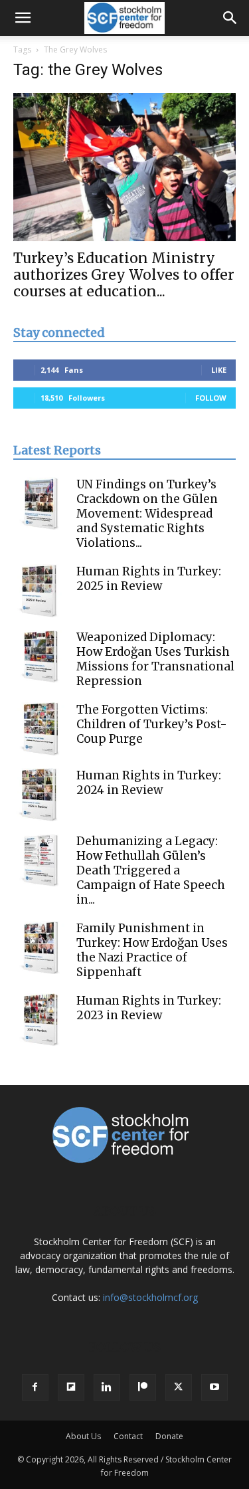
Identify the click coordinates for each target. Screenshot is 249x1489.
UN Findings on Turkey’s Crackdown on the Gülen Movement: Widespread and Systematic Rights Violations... (147, 513)
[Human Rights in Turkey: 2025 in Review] (39, 590)
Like (218, 370)
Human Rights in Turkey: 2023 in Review (148, 1008)
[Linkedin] (107, 1387)
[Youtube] (214, 1387)
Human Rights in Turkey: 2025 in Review (148, 578)
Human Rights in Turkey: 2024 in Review (148, 782)
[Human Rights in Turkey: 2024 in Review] (39, 794)
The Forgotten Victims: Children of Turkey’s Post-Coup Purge (151, 724)
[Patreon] (142, 1387)
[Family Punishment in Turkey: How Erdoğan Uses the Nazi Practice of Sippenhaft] (39, 947)
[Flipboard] (71, 1387)
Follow (210, 398)
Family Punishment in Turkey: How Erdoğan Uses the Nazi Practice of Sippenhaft (152, 950)
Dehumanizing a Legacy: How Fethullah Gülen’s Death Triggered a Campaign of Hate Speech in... (150, 870)
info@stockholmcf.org (150, 1297)
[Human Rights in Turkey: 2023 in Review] (39, 1019)
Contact (128, 1436)
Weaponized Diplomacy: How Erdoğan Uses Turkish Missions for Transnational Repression (155, 659)
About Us (83, 1436)
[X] (178, 1387)
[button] (22, 18)
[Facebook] (35, 1387)
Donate (169, 1436)
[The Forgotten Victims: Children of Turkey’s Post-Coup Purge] (39, 728)
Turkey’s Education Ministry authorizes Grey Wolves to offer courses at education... (123, 274)
